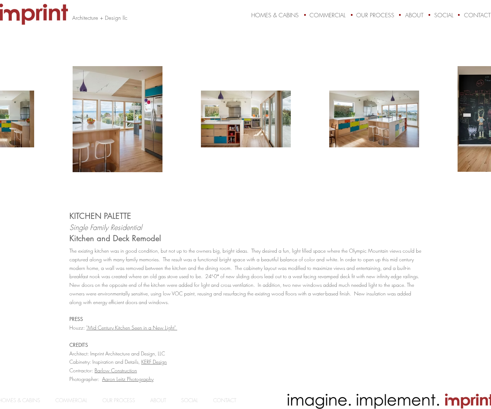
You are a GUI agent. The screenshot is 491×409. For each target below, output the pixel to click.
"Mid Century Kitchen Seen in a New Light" (131, 327)
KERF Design (154, 361)
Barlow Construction (116, 370)
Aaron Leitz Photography (127, 379)
